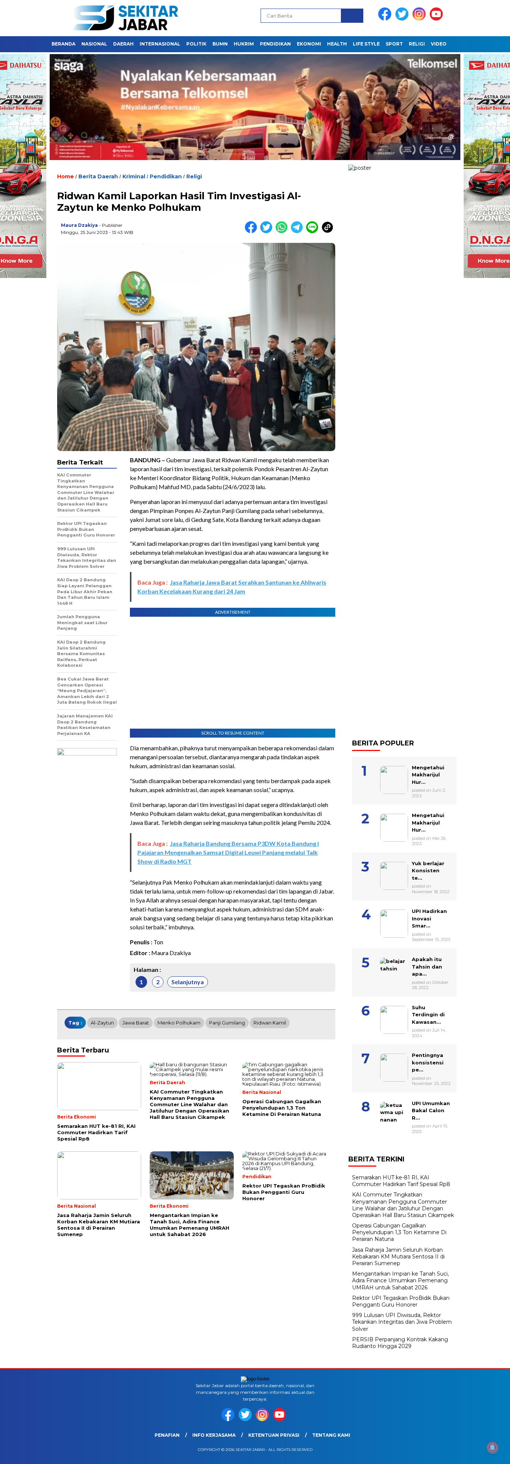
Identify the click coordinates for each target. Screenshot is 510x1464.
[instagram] (420, 19)
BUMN (220, 44)
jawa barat (135, 1023)
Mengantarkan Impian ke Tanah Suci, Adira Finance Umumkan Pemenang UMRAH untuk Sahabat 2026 (400, 1280)
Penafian (167, 1435)
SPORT (394, 44)
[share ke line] (313, 231)
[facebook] (386, 19)
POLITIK (196, 44)
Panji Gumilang (227, 1023)
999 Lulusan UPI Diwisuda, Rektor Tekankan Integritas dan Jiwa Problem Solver (402, 1322)
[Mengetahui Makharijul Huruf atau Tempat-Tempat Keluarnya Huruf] (404, 808)
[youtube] (437, 19)
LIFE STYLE (366, 44)
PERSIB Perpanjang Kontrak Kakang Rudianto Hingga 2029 (400, 1342)
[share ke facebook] (252, 231)
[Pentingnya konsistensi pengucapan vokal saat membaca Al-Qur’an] (404, 1048)
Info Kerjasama (214, 1435)
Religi (194, 176)
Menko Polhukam (179, 1023)
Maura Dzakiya (79, 225)
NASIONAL (94, 44)
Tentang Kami (331, 1435)
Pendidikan (166, 176)
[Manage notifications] (492, 1448)
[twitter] (403, 19)
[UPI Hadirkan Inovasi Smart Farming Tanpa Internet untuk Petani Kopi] (404, 904)
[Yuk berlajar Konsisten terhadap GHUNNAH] (404, 856)
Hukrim (244, 44)
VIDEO (439, 44)
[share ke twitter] (268, 231)
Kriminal (133, 176)
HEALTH (337, 44)
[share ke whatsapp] (283, 231)
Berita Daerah (98, 176)
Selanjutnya (187, 981)
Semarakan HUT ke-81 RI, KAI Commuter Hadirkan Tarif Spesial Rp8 (401, 1181)
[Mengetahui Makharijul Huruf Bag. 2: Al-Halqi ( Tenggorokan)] (404, 760)
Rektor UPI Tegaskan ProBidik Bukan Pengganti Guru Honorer (401, 1301)
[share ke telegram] (298, 231)
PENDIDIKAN (275, 44)
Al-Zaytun (102, 1023)
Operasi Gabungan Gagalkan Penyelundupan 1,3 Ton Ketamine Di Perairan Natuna (399, 1232)
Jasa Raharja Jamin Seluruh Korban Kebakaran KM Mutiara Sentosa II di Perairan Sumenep (398, 1256)
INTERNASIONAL (160, 44)
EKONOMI (309, 44)
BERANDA (63, 44)
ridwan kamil (270, 1023)
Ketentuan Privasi (273, 1435)
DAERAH (123, 44)
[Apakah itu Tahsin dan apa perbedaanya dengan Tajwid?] (404, 952)
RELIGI (417, 44)
